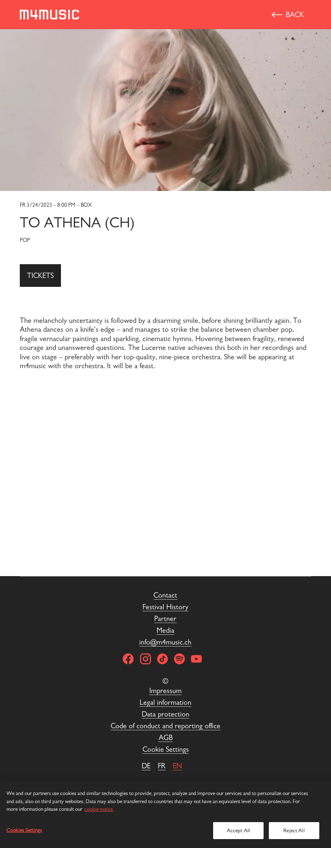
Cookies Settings (24, 830)
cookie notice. (99, 809)
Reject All (293, 830)
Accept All (238, 830)
